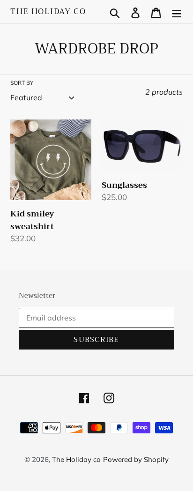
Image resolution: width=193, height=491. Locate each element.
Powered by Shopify (136, 459)
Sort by (21, 82)
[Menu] (176, 12)
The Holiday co (48, 11)
